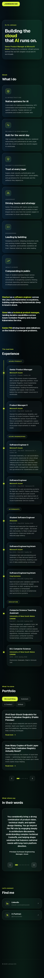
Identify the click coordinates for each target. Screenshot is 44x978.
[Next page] (32, 778)
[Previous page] (11, 778)
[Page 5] (25, 778)
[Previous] (10, 864)
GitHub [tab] (20, 704)
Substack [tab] (24, 699)
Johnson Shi (11, 4)
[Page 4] (23, 778)
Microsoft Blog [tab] (9, 699)
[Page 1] (18, 778)
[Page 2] (20, 778)
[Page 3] (22, 778)
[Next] (34, 864)
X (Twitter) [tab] (8, 704)
